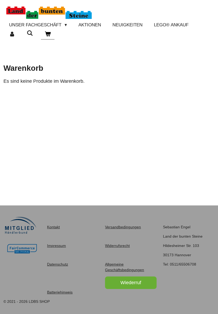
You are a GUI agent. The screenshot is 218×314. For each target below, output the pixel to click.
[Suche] (30, 34)
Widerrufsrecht (117, 245)
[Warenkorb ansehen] (48, 34)
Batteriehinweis (60, 292)
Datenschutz (57, 264)
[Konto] (12, 34)
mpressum (57, 245)
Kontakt (53, 227)
